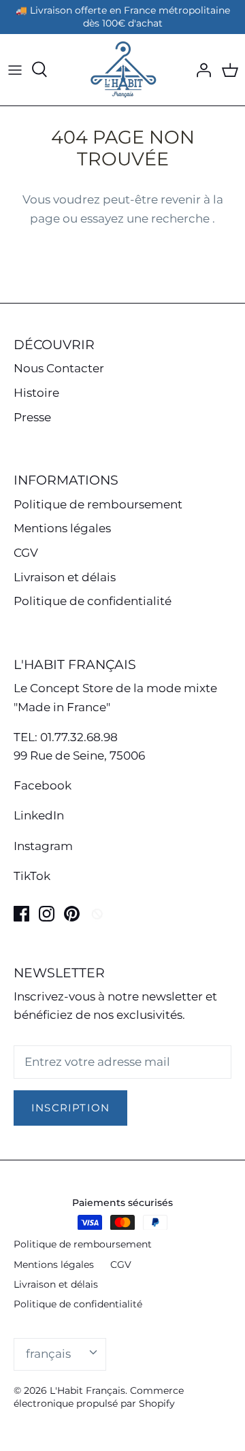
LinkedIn (39, 815)
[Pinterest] (72, 914)
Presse (32, 417)
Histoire (36, 393)
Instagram (43, 846)
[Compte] (200, 69)
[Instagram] (46, 914)
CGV (26, 552)
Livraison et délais (65, 577)
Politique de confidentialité (93, 601)
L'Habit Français (87, 1390)
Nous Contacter (59, 368)
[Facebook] (21, 914)
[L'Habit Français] (122, 70)
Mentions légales (62, 528)
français (48, 1353)
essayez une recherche (146, 218)
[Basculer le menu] (15, 69)
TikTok (32, 876)
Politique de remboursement (98, 504)
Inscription (70, 1108)
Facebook (42, 785)
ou (71, 218)
